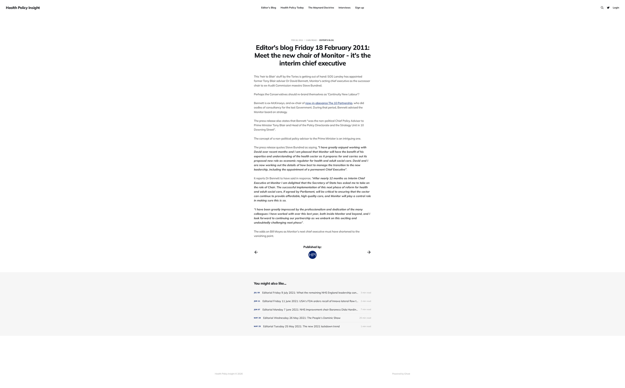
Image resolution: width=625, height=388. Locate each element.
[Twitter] (608, 7)
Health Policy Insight (23, 7)
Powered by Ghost (401, 373)
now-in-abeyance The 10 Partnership (328, 103)
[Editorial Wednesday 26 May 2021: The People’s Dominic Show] (312, 318)
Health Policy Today (292, 7)
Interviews (345, 7)
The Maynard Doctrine (321, 7)
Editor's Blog (268, 7)
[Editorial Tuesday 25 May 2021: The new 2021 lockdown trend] (312, 326)
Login (616, 7)
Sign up (359, 7)
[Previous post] (256, 252)
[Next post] (369, 252)
